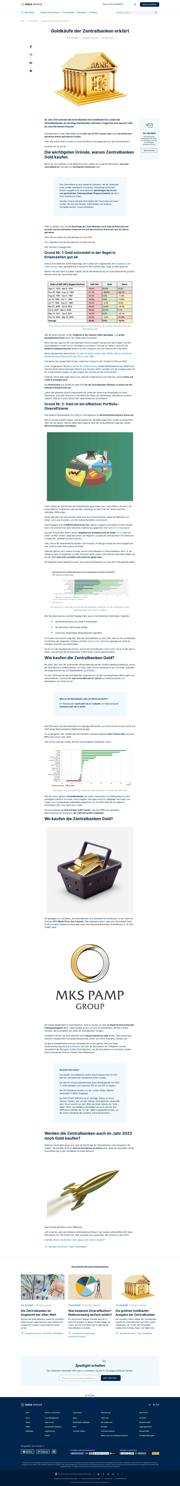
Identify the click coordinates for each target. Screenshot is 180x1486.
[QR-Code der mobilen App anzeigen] (54, 1451)
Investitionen (78, 1333)
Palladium (29, 1431)
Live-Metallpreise (52, 1418)
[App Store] (27, 1451)
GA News (93, 12)
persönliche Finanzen (77, 1336)
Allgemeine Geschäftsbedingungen (66, 1478)
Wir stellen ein (106, 1422)
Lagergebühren (145, 1427)
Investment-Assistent (53, 1427)
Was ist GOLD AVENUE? (113, 4)
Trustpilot (94, 1405)
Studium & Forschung (49, 12)
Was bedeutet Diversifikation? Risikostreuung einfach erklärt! (90, 1312)
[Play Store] (43, 1451)
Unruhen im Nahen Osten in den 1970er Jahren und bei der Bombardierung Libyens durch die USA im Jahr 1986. (88, 355)
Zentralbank (80, 1246)
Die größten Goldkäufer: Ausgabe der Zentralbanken (135, 1312)
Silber (28, 1422)
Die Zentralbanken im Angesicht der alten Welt (38, 1312)
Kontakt (104, 1427)
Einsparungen (89, 1333)
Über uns (104, 1418)
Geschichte (47, 1333)
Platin (28, 1427)
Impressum (108, 1478)
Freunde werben (108, 1431)
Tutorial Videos (79, 1431)
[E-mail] (30, 71)
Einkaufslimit (144, 1431)
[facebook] (30, 46)
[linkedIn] (30, 62)
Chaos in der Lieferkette (98, 641)
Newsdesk (81, 12)
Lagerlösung (50, 1431)
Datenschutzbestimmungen (91, 1478)
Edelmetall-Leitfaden (81, 1422)
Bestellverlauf (144, 1422)
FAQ (74, 1427)
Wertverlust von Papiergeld (116, 528)
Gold (71, 1246)
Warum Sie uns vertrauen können (114, 1435)
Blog (22, 21)
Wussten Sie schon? (58, 1246)
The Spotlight (68, 12)
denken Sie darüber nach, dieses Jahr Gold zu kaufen (78, 1240)
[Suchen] (155, 12)
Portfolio (142, 1418)
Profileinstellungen (146, 1435)
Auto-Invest (49, 1422)
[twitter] (30, 54)
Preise (47, 1435)
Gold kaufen (110, 649)
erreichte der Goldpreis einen (100, 366)
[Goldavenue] (31, 4)
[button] (111, 1378)
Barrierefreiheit (121, 1478)
